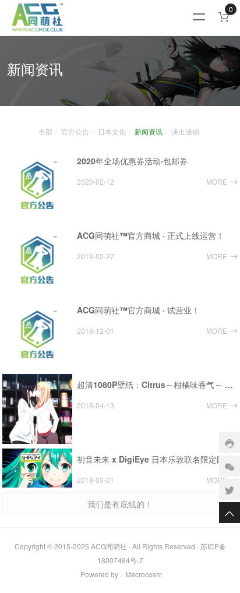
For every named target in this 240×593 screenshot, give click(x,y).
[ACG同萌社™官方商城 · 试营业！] (37, 334)
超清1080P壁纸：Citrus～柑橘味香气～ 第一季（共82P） (157, 384)
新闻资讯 (149, 131)
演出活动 (185, 131)
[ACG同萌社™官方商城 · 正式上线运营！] (37, 260)
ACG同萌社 (109, 546)
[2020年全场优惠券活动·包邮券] (37, 185)
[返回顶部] (229, 512)
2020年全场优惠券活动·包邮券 (132, 161)
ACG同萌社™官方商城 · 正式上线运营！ (150, 235)
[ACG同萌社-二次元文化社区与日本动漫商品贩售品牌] (105, 17)
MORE (216, 181)
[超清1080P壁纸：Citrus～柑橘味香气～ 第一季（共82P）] (37, 409)
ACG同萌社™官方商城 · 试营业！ (138, 310)
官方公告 (75, 131)
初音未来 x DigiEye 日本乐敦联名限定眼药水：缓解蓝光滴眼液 (157, 459)
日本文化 (112, 131)
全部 (45, 131)
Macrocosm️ (143, 574)
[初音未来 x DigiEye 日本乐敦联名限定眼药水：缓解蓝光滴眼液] (37, 468)
